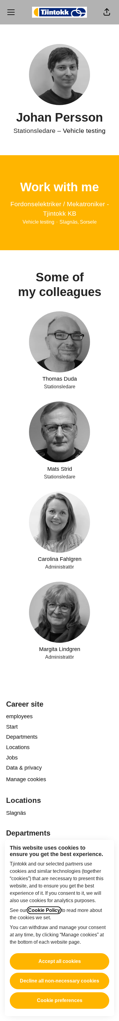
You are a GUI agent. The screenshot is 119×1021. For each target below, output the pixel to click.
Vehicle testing (84, 130)
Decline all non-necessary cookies (59, 980)
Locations (18, 747)
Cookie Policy (44, 910)
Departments (22, 737)
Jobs (12, 758)
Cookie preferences (59, 1000)
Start (12, 727)
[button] (106, 12)
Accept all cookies (59, 961)
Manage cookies (26, 779)
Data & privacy (24, 768)
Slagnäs (16, 813)
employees (19, 716)
